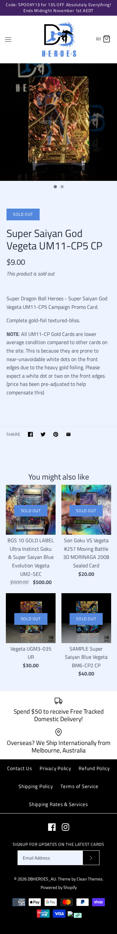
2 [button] (61, 187)
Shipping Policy (36, 786)
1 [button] (55, 187)
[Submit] (91, 858)
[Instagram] (65, 827)
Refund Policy (94, 768)
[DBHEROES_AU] (59, 39)
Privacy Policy (55, 768)
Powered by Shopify (59, 887)
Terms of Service (79, 786)
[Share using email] (68, 434)
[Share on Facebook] (30, 434)
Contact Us (19, 768)
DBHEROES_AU (42, 879)
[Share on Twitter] (43, 434)
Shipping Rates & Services (58, 804)
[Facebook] (52, 827)
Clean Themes (89, 879)
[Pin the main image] (55, 434)
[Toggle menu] (8, 39)
